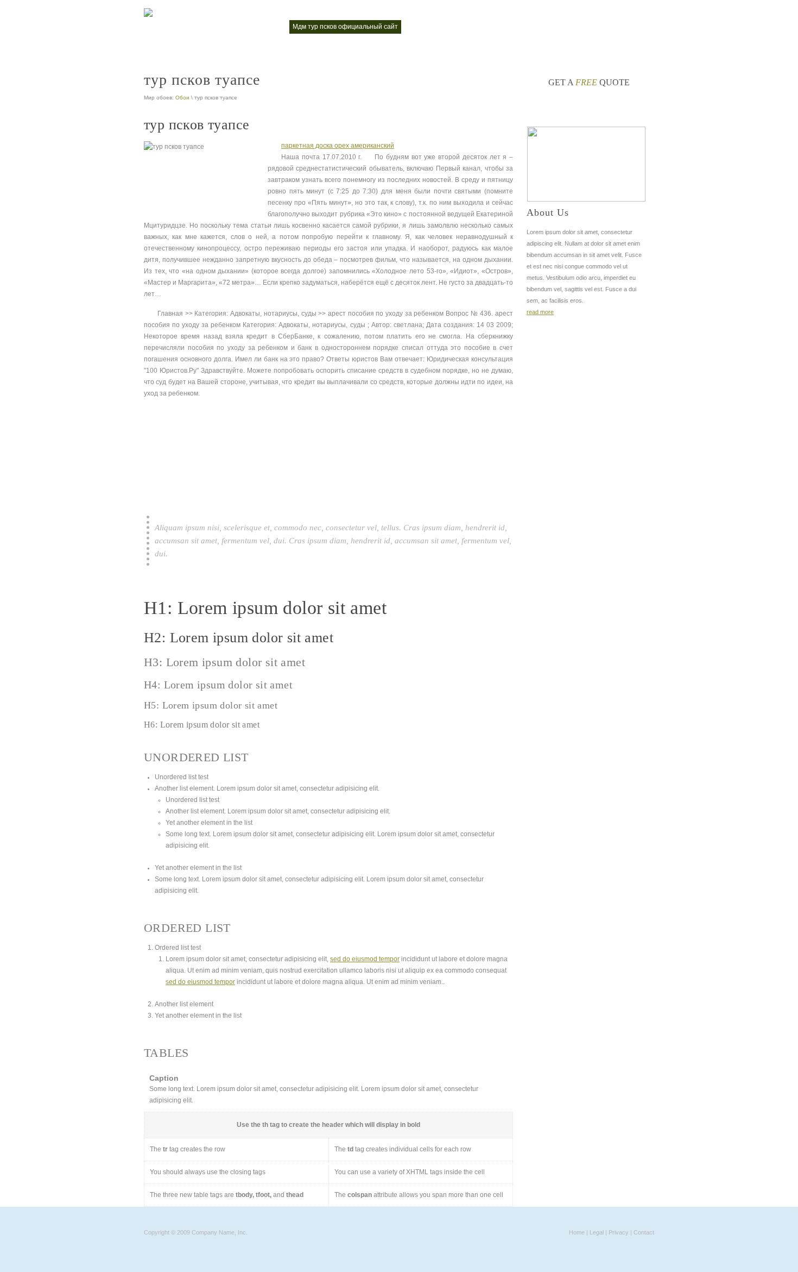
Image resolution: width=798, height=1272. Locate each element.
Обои (182, 98)
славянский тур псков (442, 26)
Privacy (619, 1232)
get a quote (589, 82)
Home (577, 1232)
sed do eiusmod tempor (365, 959)
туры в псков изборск (616, 26)
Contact (644, 1232)
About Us (548, 212)
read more (540, 312)
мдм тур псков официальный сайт (345, 26)
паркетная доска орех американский (337, 145)
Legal (597, 1232)
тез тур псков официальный (530, 26)
